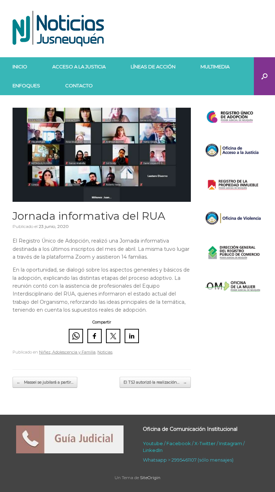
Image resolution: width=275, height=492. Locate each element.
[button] (264, 76)
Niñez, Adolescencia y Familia (67, 352)
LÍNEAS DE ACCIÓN (153, 66)
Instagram (230, 443)
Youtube (153, 443)
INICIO (20, 66)
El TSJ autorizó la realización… (155, 382)
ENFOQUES (26, 85)
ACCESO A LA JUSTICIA (79, 66)
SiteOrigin (150, 477)
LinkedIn (153, 450)
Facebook (179, 443)
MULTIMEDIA (215, 66)
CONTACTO (79, 85)
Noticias (104, 352)
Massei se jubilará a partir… (44, 382)
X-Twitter (205, 443)
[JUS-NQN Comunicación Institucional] (58, 29)
